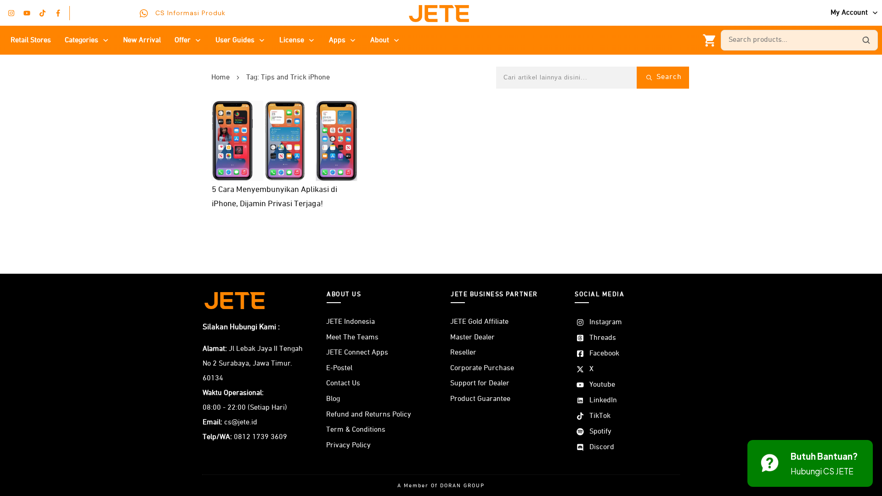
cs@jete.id (240, 422)
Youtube (602, 385)
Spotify (600, 431)
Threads (602, 338)
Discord (601, 447)
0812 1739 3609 (260, 437)
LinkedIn (603, 400)
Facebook (604, 353)
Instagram (605, 322)
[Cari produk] (865, 40)
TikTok (600, 416)
